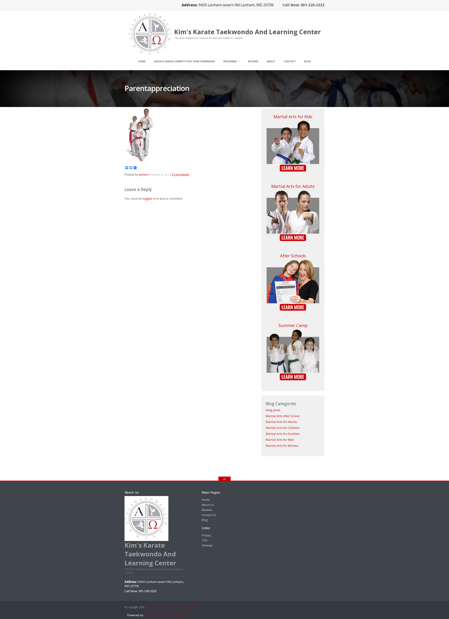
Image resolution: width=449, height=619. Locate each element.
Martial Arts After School (283, 416)
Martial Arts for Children (283, 428)
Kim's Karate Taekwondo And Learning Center (171, 607)
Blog (307, 61)
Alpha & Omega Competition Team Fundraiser (184, 61)
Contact (290, 61)
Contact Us (209, 515)
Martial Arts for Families (283, 434)
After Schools (293, 256)
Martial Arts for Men (280, 440)
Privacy (206, 535)
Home (142, 61)
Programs (230, 61)
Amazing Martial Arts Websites (165, 615)
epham (144, 174)
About (271, 61)
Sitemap (207, 545)
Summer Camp (293, 325)
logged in (149, 198)
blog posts (273, 410)
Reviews (253, 61)
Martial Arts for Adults (293, 186)
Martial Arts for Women (282, 446)
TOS (204, 540)
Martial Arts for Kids (293, 116)
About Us (208, 505)
